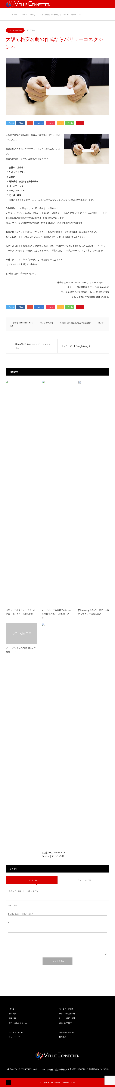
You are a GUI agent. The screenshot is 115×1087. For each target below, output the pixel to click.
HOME (11, 1009)
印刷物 (63, 323)
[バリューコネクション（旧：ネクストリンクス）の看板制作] (21, 493)
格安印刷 (80, 323)
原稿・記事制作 (65, 1023)
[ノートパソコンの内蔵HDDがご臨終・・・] (21, 633)
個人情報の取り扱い (67, 1032)
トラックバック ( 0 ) (83, 880)
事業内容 (12, 1018)
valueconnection (25, 323)
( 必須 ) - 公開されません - (21, 914)
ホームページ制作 (66, 1009)
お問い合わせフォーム (18, 1023)
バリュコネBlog (15, 30)
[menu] (111, 4)
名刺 (68, 323)
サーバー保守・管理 (67, 1018)
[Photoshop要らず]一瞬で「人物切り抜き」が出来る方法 (93, 612)
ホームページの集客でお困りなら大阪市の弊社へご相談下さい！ (56, 614)
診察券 (88, 323)
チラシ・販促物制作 (67, 1013)
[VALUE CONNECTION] (57, 1055)
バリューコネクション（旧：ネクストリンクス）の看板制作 (20, 612)
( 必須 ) (13, 905)
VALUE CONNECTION (64, 1082)
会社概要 (12, 1013)
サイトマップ (14, 1037)
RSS (8, 1082)
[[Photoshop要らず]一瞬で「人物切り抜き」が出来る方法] (93, 493)
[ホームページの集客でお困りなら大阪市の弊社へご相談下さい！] (57, 493)
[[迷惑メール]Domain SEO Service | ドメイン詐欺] (57, 735)
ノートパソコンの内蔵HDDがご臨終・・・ (20, 649)
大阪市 (73, 323)
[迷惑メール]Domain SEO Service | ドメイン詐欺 (54, 854)
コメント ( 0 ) (32, 880)
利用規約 (62, 1037)
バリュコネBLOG (16, 1032)
